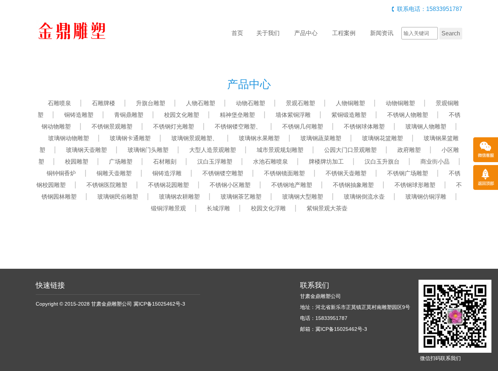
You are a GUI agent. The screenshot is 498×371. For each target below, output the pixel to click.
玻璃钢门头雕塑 (148, 150)
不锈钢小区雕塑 (230, 185)
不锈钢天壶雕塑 (346, 173)
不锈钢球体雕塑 (364, 126)
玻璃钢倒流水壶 (364, 197)
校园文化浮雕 (268, 208)
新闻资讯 (381, 33)
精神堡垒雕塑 (237, 115)
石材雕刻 (164, 161)
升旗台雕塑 (150, 103)
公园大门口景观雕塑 (350, 150)
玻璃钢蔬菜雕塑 (320, 138)
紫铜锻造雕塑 (348, 115)
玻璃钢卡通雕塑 (130, 138)
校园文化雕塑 (181, 115)
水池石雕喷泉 (270, 161)
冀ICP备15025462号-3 (159, 304)
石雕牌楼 (103, 103)
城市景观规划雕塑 (280, 150)
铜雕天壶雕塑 (114, 173)
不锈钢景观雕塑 (112, 126)
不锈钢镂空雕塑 (222, 173)
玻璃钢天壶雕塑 (86, 150)
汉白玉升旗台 (382, 161)
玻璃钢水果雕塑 (259, 138)
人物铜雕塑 (350, 103)
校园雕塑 (76, 161)
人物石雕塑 (200, 103)
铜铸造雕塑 (78, 115)
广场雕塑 (120, 161)
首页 (237, 33)
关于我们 (268, 33)
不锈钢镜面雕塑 (284, 173)
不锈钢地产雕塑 (291, 185)
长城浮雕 (218, 208)
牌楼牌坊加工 (326, 161)
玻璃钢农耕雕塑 (179, 197)
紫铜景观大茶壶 (327, 208)
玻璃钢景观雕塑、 (194, 138)
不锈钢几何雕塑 (302, 126)
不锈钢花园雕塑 (168, 185)
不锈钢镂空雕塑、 (238, 126)
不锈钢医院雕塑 (106, 185)
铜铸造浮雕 (167, 173)
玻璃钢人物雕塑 (425, 126)
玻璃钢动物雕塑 (68, 138)
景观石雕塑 (300, 103)
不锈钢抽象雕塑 (353, 185)
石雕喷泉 (59, 103)
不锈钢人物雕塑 (407, 115)
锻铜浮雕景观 (168, 208)
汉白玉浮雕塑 (214, 161)
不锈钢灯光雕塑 (173, 126)
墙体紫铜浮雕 (293, 115)
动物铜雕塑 (400, 103)
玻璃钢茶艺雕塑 (241, 197)
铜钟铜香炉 (61, 173)
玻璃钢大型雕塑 (302, 197)
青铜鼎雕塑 (128, 115)
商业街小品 (435, 161)
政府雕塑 (409, 150)
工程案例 (343, 33)
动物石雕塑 (250, 103)
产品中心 (306, 33)
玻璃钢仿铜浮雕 (425, 197)
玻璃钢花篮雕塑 (382, 138)
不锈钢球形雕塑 (414, 185)
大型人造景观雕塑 (212, 150)
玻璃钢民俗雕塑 (117, 197)
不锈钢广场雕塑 (407, 173)
